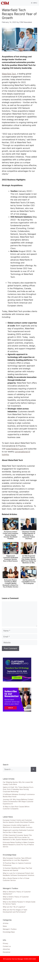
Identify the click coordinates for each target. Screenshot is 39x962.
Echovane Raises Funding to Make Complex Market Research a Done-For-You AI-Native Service (18, 844)
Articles (5, 923)
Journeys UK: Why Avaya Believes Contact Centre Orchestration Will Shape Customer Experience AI (18, 801)
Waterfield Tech (9, 74)
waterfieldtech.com (14, 449)
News (5, 926)
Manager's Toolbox (10, 929)
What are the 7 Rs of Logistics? (14, 907)
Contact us (7, 946)
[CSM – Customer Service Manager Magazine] (5, 3)
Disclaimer (6, 952)
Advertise (6, 949)
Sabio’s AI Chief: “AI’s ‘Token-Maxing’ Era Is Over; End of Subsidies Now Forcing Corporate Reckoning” (18, 789)
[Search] (33, 769)
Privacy (5, 943)
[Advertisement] (19, 737)
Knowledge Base (9, 932)
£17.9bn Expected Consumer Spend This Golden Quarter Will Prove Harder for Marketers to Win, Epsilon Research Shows (18, 837)
